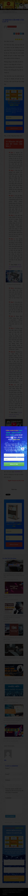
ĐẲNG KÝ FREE (14, 464)
